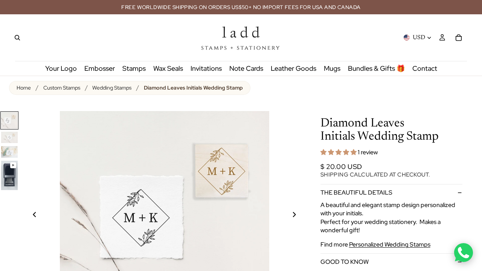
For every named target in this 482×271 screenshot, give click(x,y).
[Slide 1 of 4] (9, 120)
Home (24, 87)
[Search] (17, 37)
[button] (339, 152)
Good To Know (344, 262)
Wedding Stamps (111, 87)
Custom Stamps (61, 87)
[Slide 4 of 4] (9, 175)
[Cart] (458, 37)
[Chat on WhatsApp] (463, 252)
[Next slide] (298, 215)
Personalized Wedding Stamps (389, 244)
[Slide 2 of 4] (9, 137)
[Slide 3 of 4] (9, 152)
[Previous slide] (30, 215)
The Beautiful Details (356, 192)
